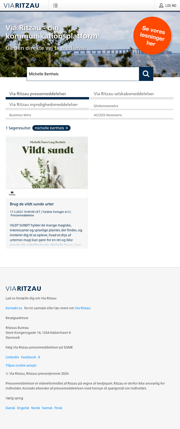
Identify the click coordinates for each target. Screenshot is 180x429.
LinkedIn (12, 357)
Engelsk (23, 408)
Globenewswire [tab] (106, 106)
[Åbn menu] (56, 5)
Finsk (58, 408)
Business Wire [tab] (20, 115)
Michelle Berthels (49, 128)
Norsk (35, 408)
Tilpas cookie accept (21, 365)
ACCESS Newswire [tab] (108, 115)
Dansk (10, 408)
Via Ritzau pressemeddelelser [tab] (37, 93)
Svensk (47, 408)
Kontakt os (14, 308)
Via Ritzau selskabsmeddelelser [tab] (124, 93)
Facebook (28, 357)
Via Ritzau (82, 308)
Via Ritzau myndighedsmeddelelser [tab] (43, 104)
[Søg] (146, 74)
